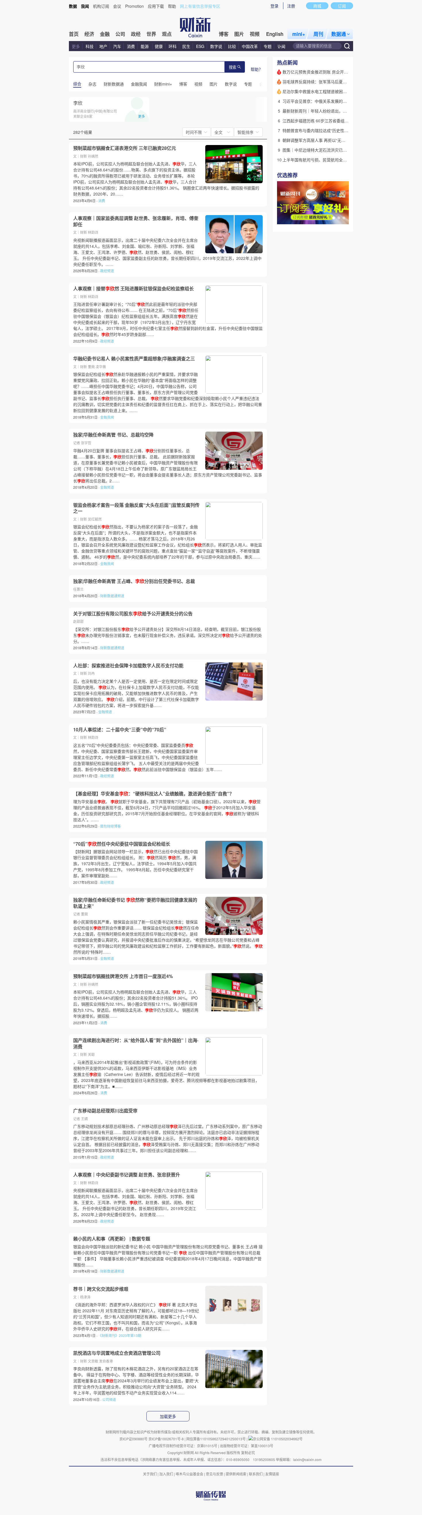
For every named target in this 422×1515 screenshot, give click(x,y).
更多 (76, 46)
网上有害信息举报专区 (200, 6)
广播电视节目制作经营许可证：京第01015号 (183, 1445)
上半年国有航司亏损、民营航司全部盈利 (318, 160)
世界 (151, 33)
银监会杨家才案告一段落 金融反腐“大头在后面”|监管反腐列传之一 (136, 508)
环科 (173, 46)
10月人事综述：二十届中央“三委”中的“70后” (119, 729)
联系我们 (256, 1473)
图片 (239, 33)
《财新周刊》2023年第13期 (119, 1335)
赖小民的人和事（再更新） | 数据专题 (111, 1239)
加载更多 (168, 1416)
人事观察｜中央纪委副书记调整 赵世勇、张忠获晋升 (126, 1175)
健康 (159, 46)
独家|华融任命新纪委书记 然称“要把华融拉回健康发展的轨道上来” (135, 903)
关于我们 (150, 1473)
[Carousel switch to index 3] (343, 218)
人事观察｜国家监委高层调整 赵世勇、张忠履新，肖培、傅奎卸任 (135, 221)
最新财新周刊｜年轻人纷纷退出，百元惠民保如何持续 (330, 111)
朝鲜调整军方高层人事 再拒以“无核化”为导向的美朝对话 (332, 140)
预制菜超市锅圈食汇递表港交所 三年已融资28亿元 (124, 148)
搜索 (232, 67)
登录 (274, 6)
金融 (105, 33)
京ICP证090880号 (133, 1438)
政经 (136, 33)
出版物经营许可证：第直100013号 (246, 1445)
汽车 (117, 46)
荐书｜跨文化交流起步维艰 (100, 1289)
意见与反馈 (214, 1473)
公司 (120, 33)
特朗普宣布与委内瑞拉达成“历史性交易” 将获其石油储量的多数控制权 (344, 130)
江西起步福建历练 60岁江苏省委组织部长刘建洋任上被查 (333, 120)
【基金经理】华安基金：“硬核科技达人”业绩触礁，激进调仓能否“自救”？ (153, 794)
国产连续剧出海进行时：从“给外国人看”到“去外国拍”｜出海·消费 (135, 1043)
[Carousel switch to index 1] (333, 218)
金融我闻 (107, 417)
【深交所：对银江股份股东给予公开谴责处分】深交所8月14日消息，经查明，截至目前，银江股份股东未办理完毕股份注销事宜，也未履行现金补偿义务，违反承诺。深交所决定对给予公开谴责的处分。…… (167, 635)
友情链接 (272, 1473)
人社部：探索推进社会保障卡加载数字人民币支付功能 (128, 665)
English (274, 33)
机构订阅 (101, 6)
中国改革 (250, 46)
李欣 (77, 103)
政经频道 (107, 270)
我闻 (85, 6)
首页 (74, 33)
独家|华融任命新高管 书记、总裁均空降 (113, 435)
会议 (117, 6)
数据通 (338, 33)
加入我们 (166, 1473)
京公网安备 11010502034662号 (278, 1438)
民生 (186, 46)
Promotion (134, 6)
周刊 (318, 33)
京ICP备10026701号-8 (166, 1438)
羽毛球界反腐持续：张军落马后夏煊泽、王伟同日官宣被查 (334, 81)
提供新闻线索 (236, 1473)
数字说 (216, 46)
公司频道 (109, 1399)
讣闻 (281, 46)
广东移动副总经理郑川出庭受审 (105, 1111)
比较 (232, 46)
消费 (131, 46)
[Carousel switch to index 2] (338, 218)
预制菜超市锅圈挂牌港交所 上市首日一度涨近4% (123, 976)
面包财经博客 (110, 826)
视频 (255, 33)
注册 (291, 6)
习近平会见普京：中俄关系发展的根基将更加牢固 (326, 101)
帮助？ (257, 69)
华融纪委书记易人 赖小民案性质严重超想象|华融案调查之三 (134, 358)
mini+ (298, 33)
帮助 (172, 6)
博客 (224, 33)
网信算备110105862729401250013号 (216, 1438)
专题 (268, 46)
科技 (90, 46)
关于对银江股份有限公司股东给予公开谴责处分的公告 (133, 613)
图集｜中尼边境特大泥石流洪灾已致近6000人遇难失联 (331, 150)
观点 (167, 33)
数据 (73, 6)
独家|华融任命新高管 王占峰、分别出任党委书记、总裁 (134, 581)
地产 (103, 46)
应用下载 (156, 6)
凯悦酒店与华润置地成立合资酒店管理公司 (116, 1353)
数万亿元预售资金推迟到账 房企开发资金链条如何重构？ (333, 72)
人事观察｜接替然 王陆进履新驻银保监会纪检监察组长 (133, 288)
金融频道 (107, 487)
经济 (89, 33)
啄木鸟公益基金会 (190, 1473)
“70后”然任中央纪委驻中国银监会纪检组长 (121, 844)
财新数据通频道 (112, 595)
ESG (200, 46)
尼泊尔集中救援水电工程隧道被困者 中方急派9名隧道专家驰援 (338, 91)
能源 (145, 46)
